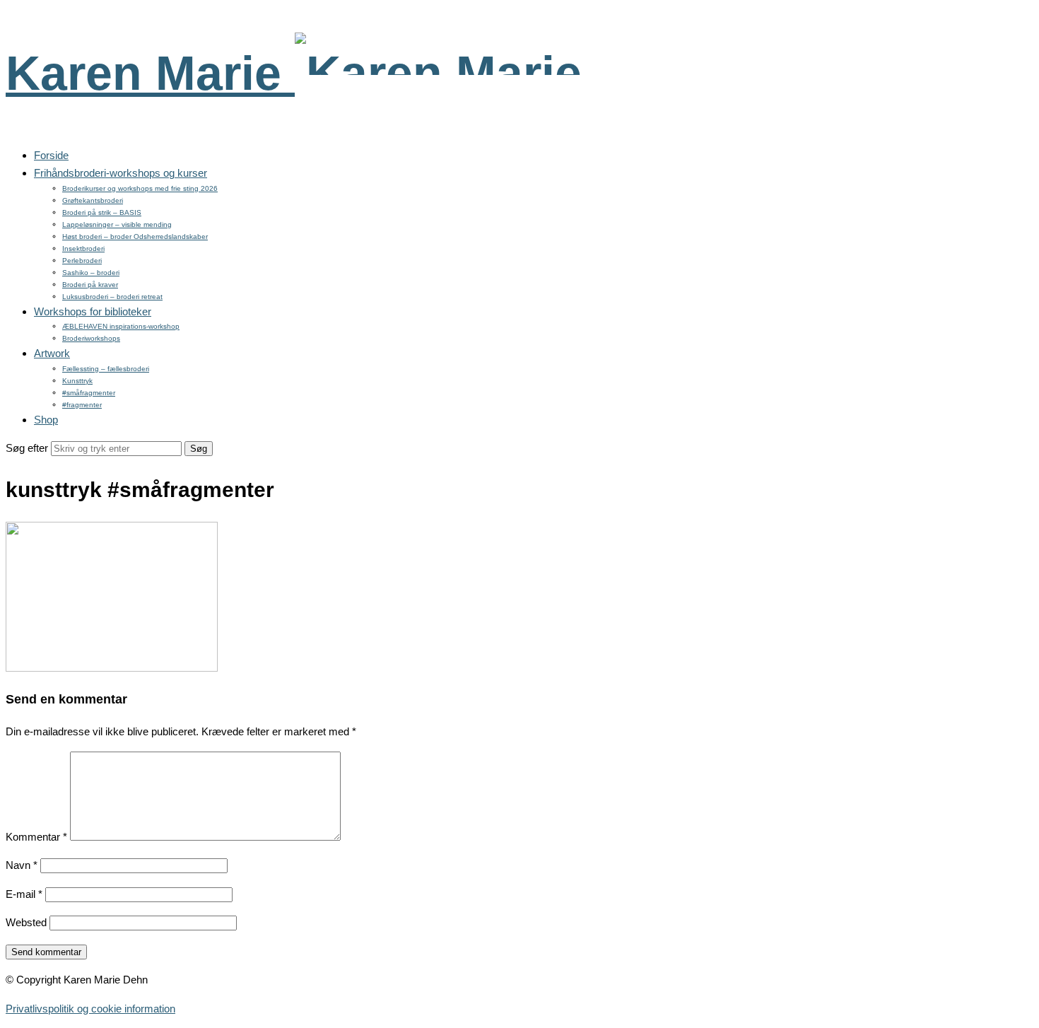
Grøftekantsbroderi (92, 200)
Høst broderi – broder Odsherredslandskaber (135, 236)
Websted (26, 922)
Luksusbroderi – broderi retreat (112, 296)
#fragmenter (82, 405)
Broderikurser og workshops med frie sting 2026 (140, 188)
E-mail (24, 894)
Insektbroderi (83, 248)
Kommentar (36, 837)
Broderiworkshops (91, 338)
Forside (51, 155)
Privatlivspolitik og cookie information (90, 1009)
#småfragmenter (88, 393)
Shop (46, 420)
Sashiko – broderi (90, 272)
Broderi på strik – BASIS (101, 212)
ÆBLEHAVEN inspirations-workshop (121, 326)
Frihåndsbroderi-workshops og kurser (120, 173)
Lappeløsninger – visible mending (117, 224)
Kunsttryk (77, 381)
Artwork (52, 353)
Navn (21, 865)
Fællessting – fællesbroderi (105, 369)
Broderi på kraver (90, 284)
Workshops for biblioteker (92, 311)
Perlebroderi (82, 260)
